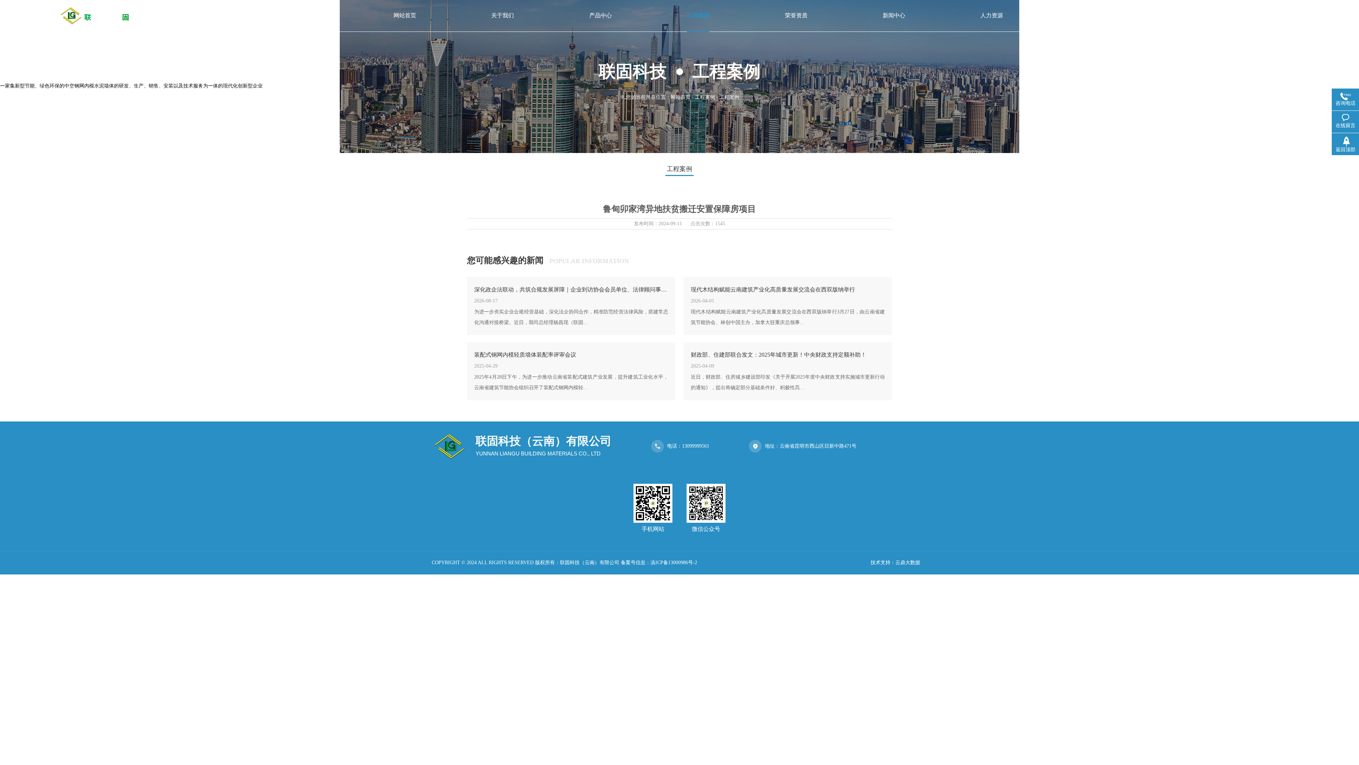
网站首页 (680, 97)
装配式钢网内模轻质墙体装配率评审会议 (525, 355)
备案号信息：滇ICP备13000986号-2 (659, 562)
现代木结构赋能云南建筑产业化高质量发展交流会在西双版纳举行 (773, 290)
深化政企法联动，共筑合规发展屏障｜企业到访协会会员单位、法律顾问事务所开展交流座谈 (571, 290)
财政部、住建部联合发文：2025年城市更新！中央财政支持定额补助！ (778, 355)
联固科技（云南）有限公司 (589, 562)
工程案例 (705, 97)
